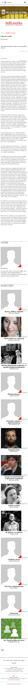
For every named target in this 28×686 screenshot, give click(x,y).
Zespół (7, 660)
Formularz (14, 663)
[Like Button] (2, 650)
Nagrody (23, 660)
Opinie (11, 660)
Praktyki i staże (17, 660)
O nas (4, 660)
